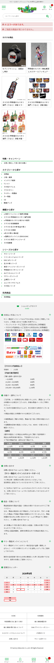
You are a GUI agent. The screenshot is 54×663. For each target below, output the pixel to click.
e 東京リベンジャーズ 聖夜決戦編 (16, 214)
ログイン (44, 9)
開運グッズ (8, 203)
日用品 (6, 174)
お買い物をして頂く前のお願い (15, 163)
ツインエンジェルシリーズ (13, 257)
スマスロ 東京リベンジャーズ (14, 239)
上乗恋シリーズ (9, 279)
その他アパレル (9, 187)
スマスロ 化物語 (10, 230)
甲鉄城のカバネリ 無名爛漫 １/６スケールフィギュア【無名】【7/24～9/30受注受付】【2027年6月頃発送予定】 (39, 70)
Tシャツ (7, 183)
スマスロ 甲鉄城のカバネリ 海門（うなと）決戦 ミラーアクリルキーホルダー (13, 103)
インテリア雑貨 (9, 180)
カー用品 (7, 196)
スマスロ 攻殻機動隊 (11, 223)
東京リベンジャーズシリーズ (14, 266)
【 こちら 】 (26, 477)
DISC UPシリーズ (10, 260)
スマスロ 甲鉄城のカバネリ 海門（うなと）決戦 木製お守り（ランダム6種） (13, 137)
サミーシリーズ (9, 254)
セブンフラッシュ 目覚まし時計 (13, 70)
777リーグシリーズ (11, 276)
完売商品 (7, 297)
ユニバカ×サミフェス (12, 283)
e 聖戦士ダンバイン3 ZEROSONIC (16, 236)
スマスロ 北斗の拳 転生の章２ (15, 227)
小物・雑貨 (8, 177)
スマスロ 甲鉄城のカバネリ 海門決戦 (17, 217)
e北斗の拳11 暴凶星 (11, 233)
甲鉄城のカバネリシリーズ (13, 270)
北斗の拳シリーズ (10, 263)
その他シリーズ (9, 286)
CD (5, 199)
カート (50, 7)
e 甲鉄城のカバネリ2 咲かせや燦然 (16, 220)
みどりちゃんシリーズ (12, 273)
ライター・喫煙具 (10, 193)
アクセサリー (9, 190)
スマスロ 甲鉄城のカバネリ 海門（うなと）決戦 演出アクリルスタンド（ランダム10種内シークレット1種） (39, 103)
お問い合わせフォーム (12, 470)
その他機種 (8, 243)
